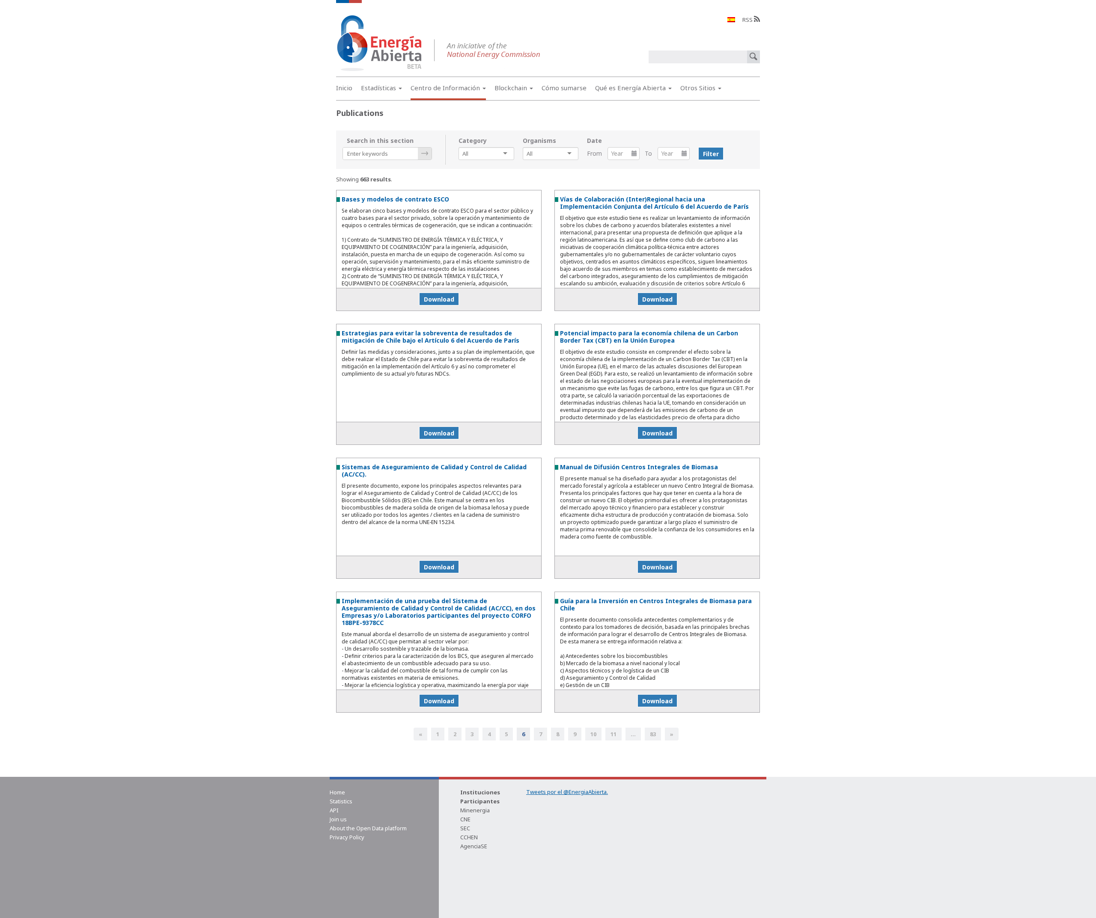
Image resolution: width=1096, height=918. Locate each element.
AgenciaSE (473, 846)
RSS (748, 20)
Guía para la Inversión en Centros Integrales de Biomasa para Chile (656, 604)
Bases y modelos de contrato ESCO (395, 199)
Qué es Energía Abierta (631, 87)
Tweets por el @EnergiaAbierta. (567, 792)
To (648, 153)
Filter (711, 154)
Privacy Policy (347, 837)
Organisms (539, 140)
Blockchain (511, 87)
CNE (465, 819)
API (334, 810)
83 (653, 734)
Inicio (344, 87)
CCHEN (469, 837)
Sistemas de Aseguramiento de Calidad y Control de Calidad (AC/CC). (434, 470)
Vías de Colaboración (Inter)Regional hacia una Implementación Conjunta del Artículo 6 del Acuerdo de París (654, 202)
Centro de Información (446, 87)
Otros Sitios (698, 87)
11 (613, 734)
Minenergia (475, 810)
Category (473, 140)
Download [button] (439, 299)
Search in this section (380, 140)
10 (593, 734)
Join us (338, 819)
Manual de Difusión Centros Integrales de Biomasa (639, 467)
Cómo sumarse (564, 87)
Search (425, 154)
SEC (465, 828)
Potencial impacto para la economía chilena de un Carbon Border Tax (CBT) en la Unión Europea (649, 336)
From (594, 153)
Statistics (341, 801)
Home (337, 792)
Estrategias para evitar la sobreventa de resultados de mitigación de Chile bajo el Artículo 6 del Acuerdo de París (430, 336)
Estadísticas (379, 87)
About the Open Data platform (368, 828)
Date (594, 140)
